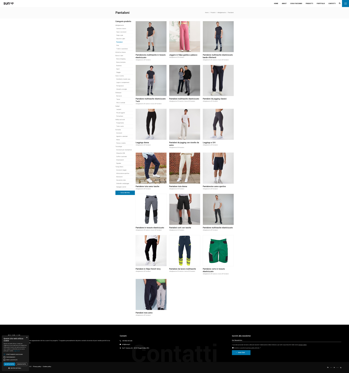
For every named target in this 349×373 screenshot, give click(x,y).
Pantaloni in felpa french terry (148, 269)
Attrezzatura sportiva (122, 173)
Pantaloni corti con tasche (180, 227)
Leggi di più (17, 351)
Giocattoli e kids (121, 180)
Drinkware (118, 93)
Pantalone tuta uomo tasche (147, 186)
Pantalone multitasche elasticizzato (184, 98)
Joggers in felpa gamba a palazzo (183, 55)
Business (119, 66)
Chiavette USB (120, 153)
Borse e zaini (119, 56)
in (334, 367)
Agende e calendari (122, 136)
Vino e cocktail (120, 103)
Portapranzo (120, 86)
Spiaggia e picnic (121, 187)
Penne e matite (121, 143)
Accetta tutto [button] (9, 364)
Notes (118, 140)
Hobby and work (120, 120)
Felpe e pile (119, 35)
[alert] (15, 353)
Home (207, 13)
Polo (117, 45)
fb (328, 367)
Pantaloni (148, 60)
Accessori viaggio (121, 170)
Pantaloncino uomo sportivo (214, 186)
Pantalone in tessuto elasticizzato (150, 227)
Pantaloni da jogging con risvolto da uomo (184, 143)
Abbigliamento (221, 13)
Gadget (117, 106)
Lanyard (118, 109)
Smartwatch (120, 160)
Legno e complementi (122, 82)
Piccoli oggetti (120, 113)
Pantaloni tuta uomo (144, 312)
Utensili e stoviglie (121, 89)
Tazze (118, 99)
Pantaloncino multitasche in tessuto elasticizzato (151, 56)
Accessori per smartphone (124, 150)
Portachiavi (119, 116)
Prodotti (213, 13)
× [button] (26, 337)
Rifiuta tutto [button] (21, 364)
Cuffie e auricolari (121, 157)
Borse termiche (121, 62)
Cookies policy (47, 367)
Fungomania (120, 123)
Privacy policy (37, 367)
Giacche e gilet (120, 39)
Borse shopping (120, 59)
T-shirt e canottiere (122, 49)
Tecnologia (118, 147)
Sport (118, 69)
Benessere (119, 177)
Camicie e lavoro (217, 60)
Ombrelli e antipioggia (122, 183)
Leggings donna (142, 142)
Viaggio (118, 72)
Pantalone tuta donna (178, 186)
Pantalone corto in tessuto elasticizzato (214, 270)
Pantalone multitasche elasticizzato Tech (151, 100)
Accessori (119, 133)
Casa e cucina (119, 76)
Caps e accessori (121, 32)
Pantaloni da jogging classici (215, 98)
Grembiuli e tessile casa (123, 79)
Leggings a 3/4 (209, 142)
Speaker (118, 163)
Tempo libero (119, 167)
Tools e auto (120, 126)
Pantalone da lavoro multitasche (182, 269)
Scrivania (118, 130)
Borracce (119, 96)
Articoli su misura (120, 52)
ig (340, 367)
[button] (4, 354)
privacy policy (303, 345)
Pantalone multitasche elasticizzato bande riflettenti (218, 56)
